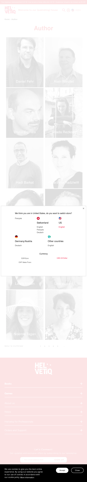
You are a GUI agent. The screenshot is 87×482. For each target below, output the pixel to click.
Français (40, 229)
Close (77, 470)
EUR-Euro (25, 258)
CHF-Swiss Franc (25, 262)
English (62, 227)
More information (27, 477)
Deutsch (40, 232)
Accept (62, 470)
